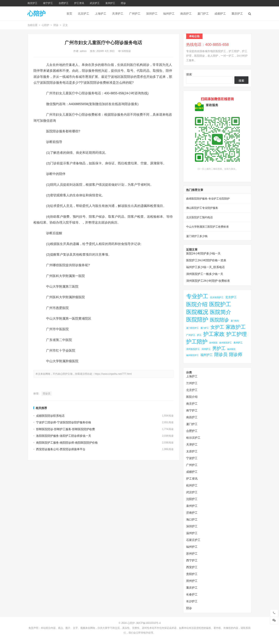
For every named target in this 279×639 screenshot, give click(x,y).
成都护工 (220, 13)
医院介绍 (196, 304)
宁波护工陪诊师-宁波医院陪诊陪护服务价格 (63, 422)
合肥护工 (64, 3)
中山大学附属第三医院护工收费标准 (207, 226)
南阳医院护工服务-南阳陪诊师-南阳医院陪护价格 (67, 442)
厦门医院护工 (192, 328)
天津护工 (117, 13)
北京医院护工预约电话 (199, 217)
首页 (69, 13)
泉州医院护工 (225, 343)
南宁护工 (48, 3)
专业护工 (197, 296)
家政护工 (236, 327)
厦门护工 (203, 13)
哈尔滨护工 (193, 437)
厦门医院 (235, 321)
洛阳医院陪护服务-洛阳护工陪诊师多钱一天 (63, 435)
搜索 (189, 74)
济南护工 (192, 512)
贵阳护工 (192, 574)
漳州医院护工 (193, 349)
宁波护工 (192, 458)
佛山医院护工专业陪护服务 (202, 207)
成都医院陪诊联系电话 (50, 415)
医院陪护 (197, 320)
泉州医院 (213, 343)
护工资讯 (79, 3)
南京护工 (32, 3)
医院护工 (220, 304)
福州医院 (231, 349)
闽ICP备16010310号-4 (148, 623)
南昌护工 (186, 13)
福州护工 (169, 13)
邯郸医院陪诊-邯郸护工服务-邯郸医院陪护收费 (65, 429)
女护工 (217, 327)
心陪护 (37, 13)
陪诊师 (235, 354)
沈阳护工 (192, 499)
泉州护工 (110, 3)
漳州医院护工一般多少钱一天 (204, 273)
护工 (199, 335)
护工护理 (236, 334)
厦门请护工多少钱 (196, 236)
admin (83, 51)
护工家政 (214, 334)
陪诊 (123, 3)
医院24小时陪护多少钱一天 (203, 253)
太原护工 (192, 451)
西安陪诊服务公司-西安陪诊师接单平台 (60, 449)
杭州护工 (192, 485)
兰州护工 (192, 383)
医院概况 (197, 312)
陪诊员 (46, 393)
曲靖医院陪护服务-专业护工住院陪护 (208, 198)
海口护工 (192, 519)
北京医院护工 (217, 297)
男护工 (218, 348)
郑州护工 (192, 580)
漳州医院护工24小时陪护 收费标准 (208, 280)
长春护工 (192, 594)
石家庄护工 (193, 539)
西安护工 (192, 567)
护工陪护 (196, 342)
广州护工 (134, 13)
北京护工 (83, 13)
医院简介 (220, 312)
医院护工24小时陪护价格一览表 (206, 260)
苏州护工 (192, 553)
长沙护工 (192, 601)
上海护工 (100, 13)
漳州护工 (206, 349)
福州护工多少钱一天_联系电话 (205, 267)
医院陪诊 (219, 319)
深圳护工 (152, 13)
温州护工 (192, 533)
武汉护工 (95, 3)
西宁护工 (192, 560)
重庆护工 (237, 13)
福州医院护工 (192, 355)
